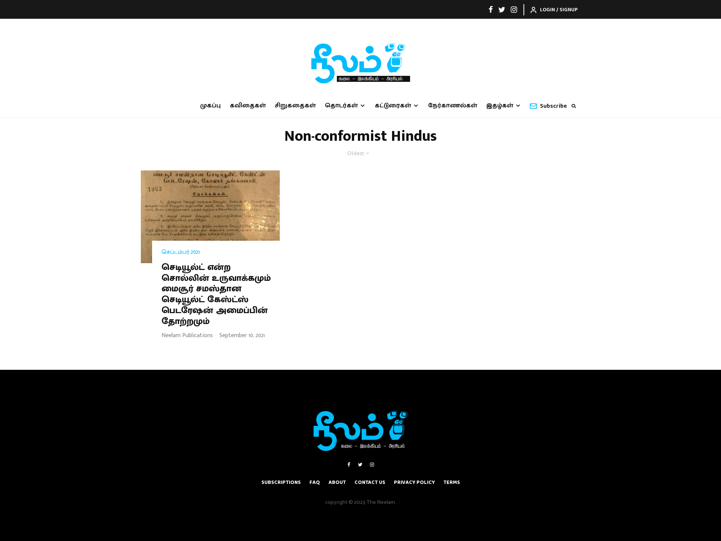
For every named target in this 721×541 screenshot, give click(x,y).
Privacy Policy (414, 482)
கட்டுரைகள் (393, 105)
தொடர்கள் (341, 105)
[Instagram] (514, 9)
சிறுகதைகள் (295, 105)
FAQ (314, 482)
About (337, 482)
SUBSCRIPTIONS (281, 482)
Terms (451, 482)
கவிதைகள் (248, 105)
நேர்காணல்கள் (452, 105)
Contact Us (369, 482)
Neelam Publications (187, 335)
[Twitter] (502, 9)
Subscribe (553, 106)
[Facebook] (491, 9)
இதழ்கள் (499, 105)
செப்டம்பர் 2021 (180, 252)
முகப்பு (210, 105)
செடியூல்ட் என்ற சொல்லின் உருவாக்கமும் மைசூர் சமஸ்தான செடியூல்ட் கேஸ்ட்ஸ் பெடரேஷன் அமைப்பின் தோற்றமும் (216, 294)
